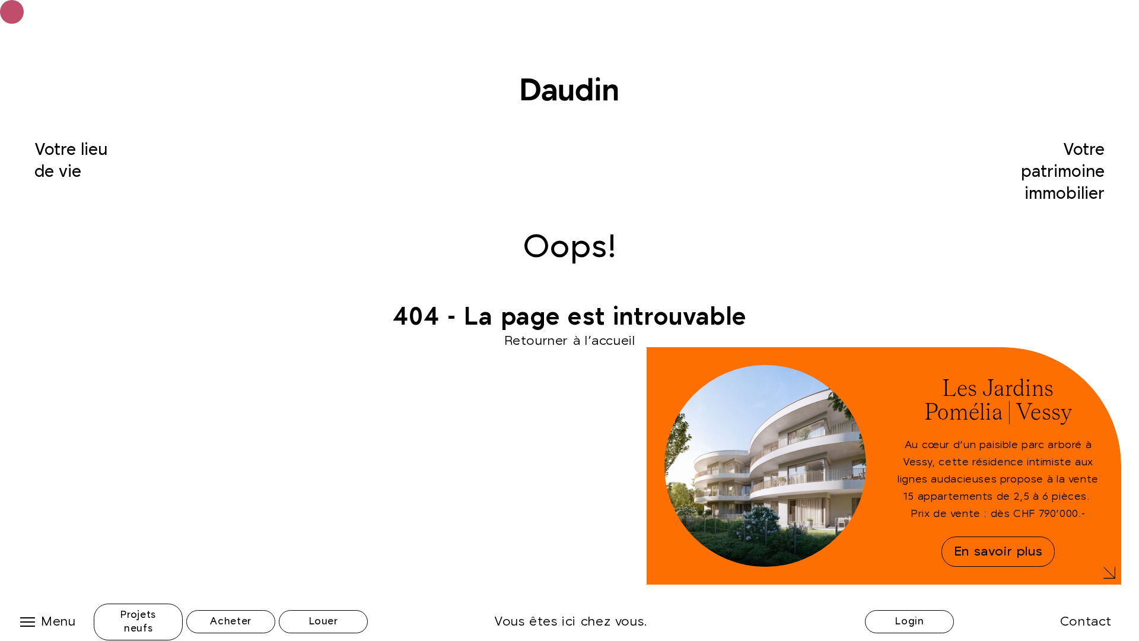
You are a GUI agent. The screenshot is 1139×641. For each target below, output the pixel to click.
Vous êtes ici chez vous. (571, 622)
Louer (323, 621)
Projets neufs (137, 622)
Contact (1086, 621)
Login (909, 621)
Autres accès (909, 584)
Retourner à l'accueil (569, 341)
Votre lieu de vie (70, 161)
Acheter (230, 621)
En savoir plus (998, 551)
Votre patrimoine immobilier (1063, 172)
